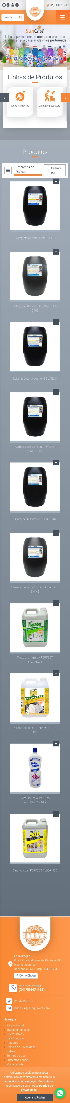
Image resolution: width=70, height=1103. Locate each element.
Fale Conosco (15, 1038)
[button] (4, 47)
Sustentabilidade (17, 1060)
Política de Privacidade (21, 1047)
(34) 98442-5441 (59, 5)
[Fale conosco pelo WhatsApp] (60, 1093)
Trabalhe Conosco (18, 1029)
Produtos (12, 1042)
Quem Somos (15, 1034)
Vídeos (11, 1051)
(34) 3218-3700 (23, 1001)
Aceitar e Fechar (35, 1097)
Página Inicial (15, 1025)
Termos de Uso (16, 1055)
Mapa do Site (15, 1064)
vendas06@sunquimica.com (31, 1008)
